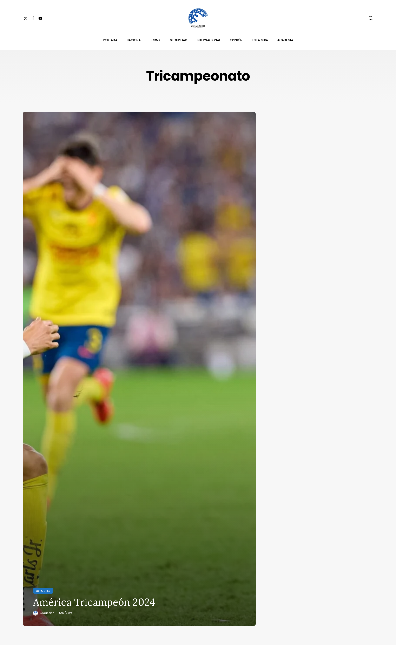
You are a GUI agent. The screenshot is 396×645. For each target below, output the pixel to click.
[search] (370, 18)
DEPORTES (43, 591)
